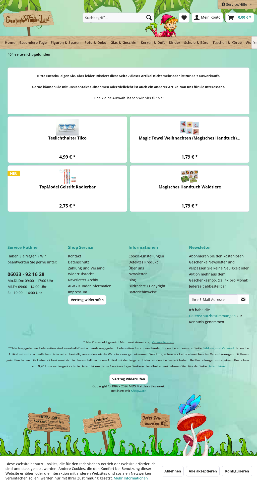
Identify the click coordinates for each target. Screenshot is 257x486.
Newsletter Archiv (83, 279)
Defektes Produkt (143, 262)
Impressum (77, 292)
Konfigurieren (237, 471)
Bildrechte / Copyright (146, 286)
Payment (105, 422)
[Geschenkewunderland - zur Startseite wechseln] (29, 21)
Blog (132, 279)
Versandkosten (163, 342)
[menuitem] (119, 18)
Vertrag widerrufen (87, 299)
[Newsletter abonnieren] (243, 299)
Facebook (156, 421)
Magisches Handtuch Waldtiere (190, 187)
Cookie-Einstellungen (146, 256)
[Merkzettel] (184, 18)
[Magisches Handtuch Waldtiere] (190, 176)
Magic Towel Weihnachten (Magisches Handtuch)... (189, 138)
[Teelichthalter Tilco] (67, 127)
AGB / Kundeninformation (89, 286)
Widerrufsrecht (81, 273)
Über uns (136, 268)
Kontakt (74, 256)
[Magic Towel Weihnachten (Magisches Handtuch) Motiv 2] (190, 127)
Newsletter (137, 273)
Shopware (138, 390)
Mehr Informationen (131, 478)
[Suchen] (149, 18)
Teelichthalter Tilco (67, 138)
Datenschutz (78, 262)
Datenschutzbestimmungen (212, 315)
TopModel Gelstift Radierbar (67, 187)
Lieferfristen (216, 366)
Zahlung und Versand (86, 268)
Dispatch (46, 424)
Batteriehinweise (142, 292)
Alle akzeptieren (203, 471)
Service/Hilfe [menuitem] (236, 4)
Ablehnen (172, 471)
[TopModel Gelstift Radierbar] (67, 176)
